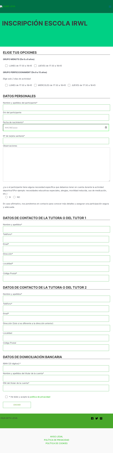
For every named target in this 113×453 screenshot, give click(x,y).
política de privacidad (40, 397)
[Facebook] (92, 418)
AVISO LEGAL (56, 436)
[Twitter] (96, 418)
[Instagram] (101, 418)
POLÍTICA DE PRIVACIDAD (56, 440)
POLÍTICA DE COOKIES (57, 443)
